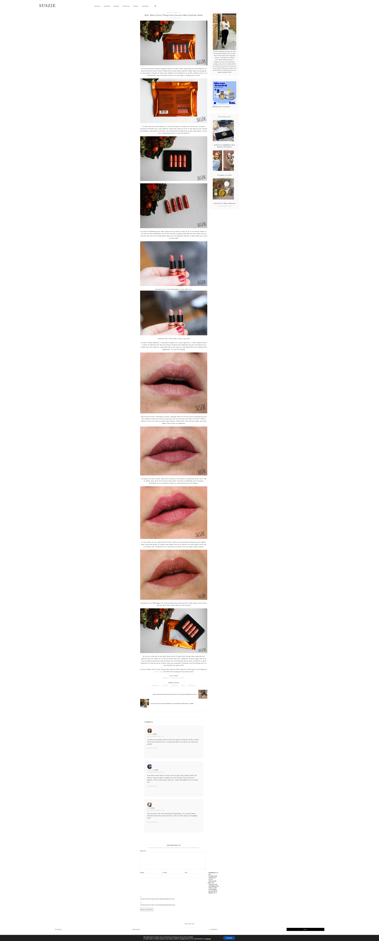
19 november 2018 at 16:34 (155, 810)
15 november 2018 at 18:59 (155, 772)
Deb (148, 808)
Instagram (173, 678)
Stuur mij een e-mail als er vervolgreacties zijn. (157, 899)
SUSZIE (47, 5)
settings (208, 939)
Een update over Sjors (224, 175)
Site (186, 872)
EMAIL (183, 685)
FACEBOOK (155, 685)
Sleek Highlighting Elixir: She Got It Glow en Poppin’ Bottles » (175, 694)
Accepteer (229, 938)
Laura (149, 734)
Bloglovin (166, 678)
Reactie (143, 851)
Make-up (177, 12)
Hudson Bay (158, 672)
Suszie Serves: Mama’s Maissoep (224, 203)
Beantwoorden (152, 748)
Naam (142, 872)
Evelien (150, 770)
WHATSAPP (192, 685)
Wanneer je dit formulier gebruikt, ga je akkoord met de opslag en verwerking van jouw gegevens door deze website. (214, 883)
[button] (155, 6)
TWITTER (165, 685)
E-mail (165, 872)
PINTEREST (174, 685)
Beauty (170, 12)
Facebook (181, 678)
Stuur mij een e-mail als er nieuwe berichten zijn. (157, 905)
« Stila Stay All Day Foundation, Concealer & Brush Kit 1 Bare (172, 703)
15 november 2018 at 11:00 (155, 736)
